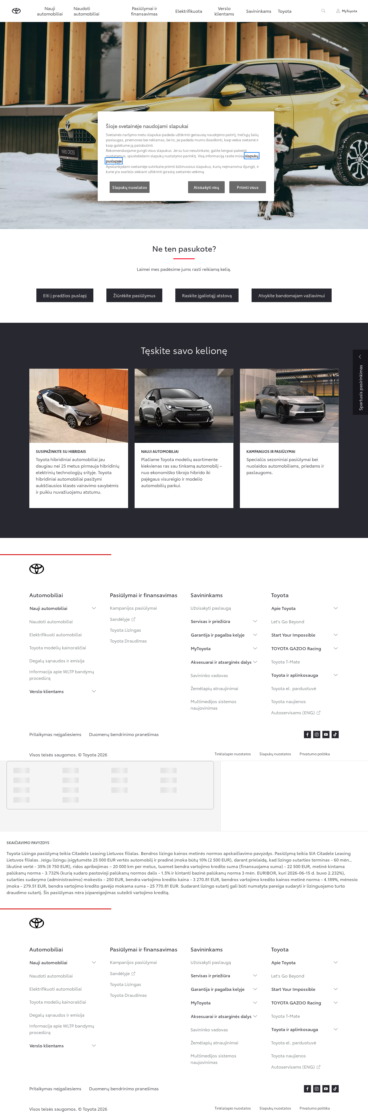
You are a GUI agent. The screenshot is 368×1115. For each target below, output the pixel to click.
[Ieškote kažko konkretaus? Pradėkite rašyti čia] (323, 11)
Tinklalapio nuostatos (233, 753)
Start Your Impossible (293, 634)
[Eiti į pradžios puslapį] (16, 10)
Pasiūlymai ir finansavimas (144, 11)
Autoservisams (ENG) (296, 712)
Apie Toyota (283, 608)
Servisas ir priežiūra (210, 621)
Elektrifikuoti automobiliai (55, 634)
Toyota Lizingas (125, 630)
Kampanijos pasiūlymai (133, 608)
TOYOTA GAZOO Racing (296, 648)
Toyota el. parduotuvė (293, 688)
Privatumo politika (315, 753)
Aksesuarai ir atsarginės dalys (221, 662)
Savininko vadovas (209, 675)
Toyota (284, 11)
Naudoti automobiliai (51, 621)
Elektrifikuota (188, 11)
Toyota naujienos (288, 701)
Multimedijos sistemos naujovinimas (213, 704)
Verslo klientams (47, 691)
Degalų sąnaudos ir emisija (56, 660)
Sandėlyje (123, 619)
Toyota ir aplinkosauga (294, 675)
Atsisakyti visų (206, 187)
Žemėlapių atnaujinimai (214, 688)
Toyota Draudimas (128, 640)
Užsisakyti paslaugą (211, 608)
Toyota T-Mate (285, 661)
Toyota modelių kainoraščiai (57, 647)
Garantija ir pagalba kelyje (218, 634)
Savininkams (258, 11)
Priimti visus (247, 187)
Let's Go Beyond (287, 621)
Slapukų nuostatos (275, 753)
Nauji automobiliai (48, 608)
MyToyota (201, 648)
